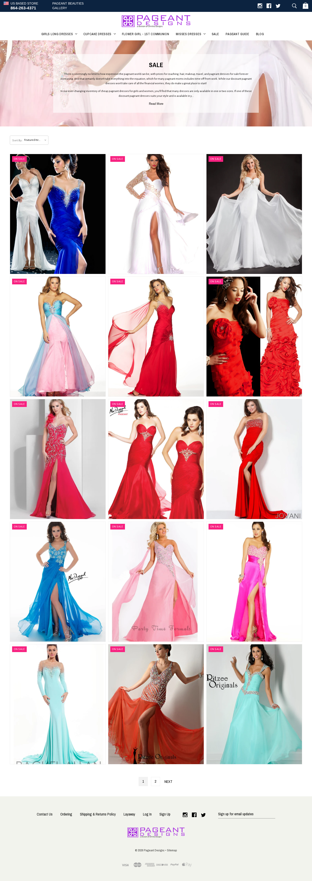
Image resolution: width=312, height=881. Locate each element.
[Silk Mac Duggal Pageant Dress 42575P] (156, 214)
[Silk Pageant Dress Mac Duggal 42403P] (156, 336)
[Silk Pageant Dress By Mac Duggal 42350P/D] (58, 214)
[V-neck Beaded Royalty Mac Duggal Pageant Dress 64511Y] (58, 582)
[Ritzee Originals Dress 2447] (254, 704)
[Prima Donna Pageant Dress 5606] (254, 214)
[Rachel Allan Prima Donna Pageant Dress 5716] (58, 704)
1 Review (235, 586)
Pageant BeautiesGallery (68, 6)
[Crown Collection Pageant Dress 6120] (58, 459)
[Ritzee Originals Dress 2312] (156, 704)
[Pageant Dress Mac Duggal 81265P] (58, 336)
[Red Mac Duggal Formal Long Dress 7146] (254, 336)
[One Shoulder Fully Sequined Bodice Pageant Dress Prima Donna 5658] (156, 582)
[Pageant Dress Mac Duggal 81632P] (254, 582)
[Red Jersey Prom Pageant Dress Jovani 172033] (254, 459)
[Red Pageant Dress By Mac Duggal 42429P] (156, 459)
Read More (156, 103)
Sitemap (172, 850)
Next (168, 781)
